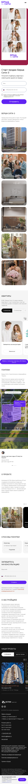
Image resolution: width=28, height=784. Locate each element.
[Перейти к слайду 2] (13, 465)
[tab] (7, 310)
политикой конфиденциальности (12, 96)
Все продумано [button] (8, 202)
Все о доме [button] (7, 149)
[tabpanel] (14, 336)
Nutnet (9, 761)
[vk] (2, 707)
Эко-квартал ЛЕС (6, 688)
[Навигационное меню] (25, 3)
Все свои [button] (6, 176)
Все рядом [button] (7, 255)
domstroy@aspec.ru (6, 736)
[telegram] (5, 707)
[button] (12, 549)
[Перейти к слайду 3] (14, 465)
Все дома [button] (6, 282)
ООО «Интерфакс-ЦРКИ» (7, 748)
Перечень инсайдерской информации (11, 754)
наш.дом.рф (4, 739)
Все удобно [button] (7, 229)
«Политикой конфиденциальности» (12, 590)
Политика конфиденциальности (9, 757)
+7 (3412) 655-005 (6, 733)
